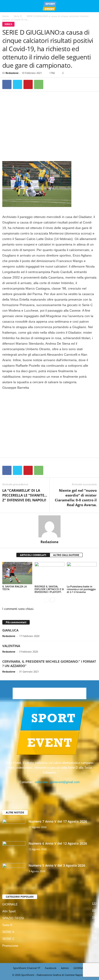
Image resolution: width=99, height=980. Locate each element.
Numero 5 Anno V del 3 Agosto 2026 (57, 865)
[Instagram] (45, 791)
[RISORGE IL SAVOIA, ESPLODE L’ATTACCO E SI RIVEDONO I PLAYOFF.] (49, 573)
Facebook (50, 968)
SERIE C (8, 939)
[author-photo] (49, 526)
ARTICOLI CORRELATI (33, 555)
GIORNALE (10, 904)
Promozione (10, 945)
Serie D (18, 16)
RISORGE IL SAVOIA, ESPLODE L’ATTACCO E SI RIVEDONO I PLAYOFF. (49, 589)
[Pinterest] (28, 84)
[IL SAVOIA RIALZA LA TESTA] (17, 573)
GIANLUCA (10, 630)
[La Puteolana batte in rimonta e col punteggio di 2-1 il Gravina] (82, 573)
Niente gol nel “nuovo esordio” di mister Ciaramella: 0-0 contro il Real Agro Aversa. (76, 497)
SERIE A (8, 932)
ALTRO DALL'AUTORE (66, 555)
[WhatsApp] (38, 84)
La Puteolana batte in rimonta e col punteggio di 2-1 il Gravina (81, 589)
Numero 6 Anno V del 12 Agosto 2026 (58, 843)
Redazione (12, 73)
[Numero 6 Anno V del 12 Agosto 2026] (13, 849)
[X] (17, 84)
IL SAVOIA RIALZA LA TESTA (14, 588)
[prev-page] (46, 599)
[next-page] (52, 599)
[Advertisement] (49, 127)
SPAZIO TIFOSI (13, 918)
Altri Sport (9, 911)
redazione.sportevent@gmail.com (57, 782)
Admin (65, 968)
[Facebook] (7, 84)
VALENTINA (11, 646)
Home (5, 16)
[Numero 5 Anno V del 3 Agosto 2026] (13, 871)
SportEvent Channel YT (26, 968)
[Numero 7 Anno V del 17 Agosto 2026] (13, 827)
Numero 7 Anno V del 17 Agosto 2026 (58, 821)
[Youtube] (63, 791)
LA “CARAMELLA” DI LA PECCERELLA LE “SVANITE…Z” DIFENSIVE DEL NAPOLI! (24, 495)
